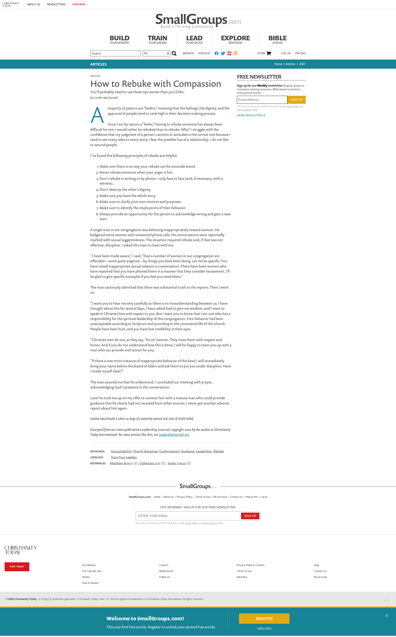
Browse (188, 53)
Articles (98, 64)
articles (291, 64)
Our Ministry (89, 565)
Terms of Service (244, 110)
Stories (86, 577)
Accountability (121, 451)
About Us (33, 4)
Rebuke (218, 451)
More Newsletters (250, 115)
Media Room (166, 571)
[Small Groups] (198, 21)
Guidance (187, 451)
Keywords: (97, 451)
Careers (163, 565)
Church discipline (145, 451)
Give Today (17, 566)
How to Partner (90, 583)
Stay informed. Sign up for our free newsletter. (198, 507)
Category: (97, 457)
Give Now (78, 4)
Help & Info (251, 496)
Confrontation (169, 451)
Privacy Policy (292, 106)
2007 (302, 64)
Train (158, 38)
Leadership (204, 451)
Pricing (300, 53)
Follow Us (164, 577)
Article (95, 76)
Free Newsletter (259, 76)
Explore (235, 38)
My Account (220, 496)
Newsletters (56, 4)
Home (278, 64)
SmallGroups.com (140, 496)
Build (119, 38)
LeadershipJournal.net (174, 434)
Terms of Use (203, 496)
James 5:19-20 (177, 463)
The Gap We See (91, 571)
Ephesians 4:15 (150, 463)
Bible (277, 38)
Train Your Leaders (124, 457)
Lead (194, 38)
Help (316, 565)
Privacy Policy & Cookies (251, 565)
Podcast (204, 53)
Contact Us (236, 496)
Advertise (242, 577)
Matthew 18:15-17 (121, 463)
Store (261, 53)
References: (98, 463)
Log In (285, 53)
